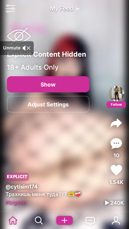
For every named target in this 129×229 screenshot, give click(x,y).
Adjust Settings (48, 104)
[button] (8, 8)
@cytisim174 (21, 186)
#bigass (16, 202)
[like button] (116, 170)
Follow (116, 104)
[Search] (39, 220)
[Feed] (13, 220)
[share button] (116, 122)
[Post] (64, 220)
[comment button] (116, 143)
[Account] (116, 220)
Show (48, 84)
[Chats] (90, 220)
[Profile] (116, 93)
